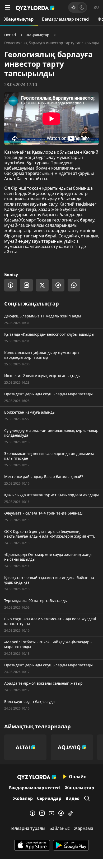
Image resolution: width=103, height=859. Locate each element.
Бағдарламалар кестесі (65, 19)
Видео (72, 798)
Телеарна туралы (27, 828)
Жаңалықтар (19, 19)
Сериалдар (49, 798)
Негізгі (10, 35)
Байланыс (59, 828)
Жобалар (23, 798)
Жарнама (83, 828)
